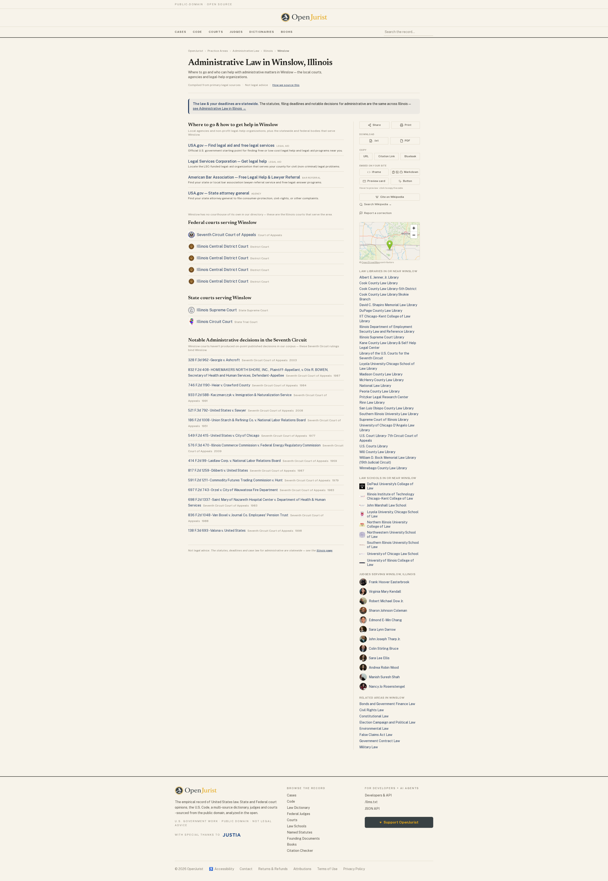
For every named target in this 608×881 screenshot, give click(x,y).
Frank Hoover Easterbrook (389, 582)
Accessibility (221, 869)
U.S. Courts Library (373, 446)
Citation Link (386, 156)
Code (197, 31)
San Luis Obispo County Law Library (386, 408)
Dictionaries (261, 31)
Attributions (302, 869)
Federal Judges (298, 814)
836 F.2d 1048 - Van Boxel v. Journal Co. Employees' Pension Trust (238, 515)
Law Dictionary (298, 808)
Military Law (368, 747)
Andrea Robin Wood (384, 667)
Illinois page (324, 550)
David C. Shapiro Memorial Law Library (388, 305)
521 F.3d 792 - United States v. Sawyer (217, 410)
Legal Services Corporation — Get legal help (227, 161)
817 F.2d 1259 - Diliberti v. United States (218, 470)
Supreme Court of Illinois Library (383, 420)
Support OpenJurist (399, 822)
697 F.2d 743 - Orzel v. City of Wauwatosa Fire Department (233, 490)
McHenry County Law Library (381, 380)
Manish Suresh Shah (384, 677)
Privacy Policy (354, 869)
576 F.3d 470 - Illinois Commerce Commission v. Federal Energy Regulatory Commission (254, 445)
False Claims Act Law (375, 735)
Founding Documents (303, 838)
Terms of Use (327, 869)
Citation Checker (300, 851)
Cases (180, 31)
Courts (216, 31)
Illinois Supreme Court (217, 310)
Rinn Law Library (372, 402)
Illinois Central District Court (222, 246)
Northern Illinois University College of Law (387, 524)
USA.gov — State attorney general (218, 193)
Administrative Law (246, 50)
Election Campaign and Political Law (387, 722)
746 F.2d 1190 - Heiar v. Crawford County (219, 385)
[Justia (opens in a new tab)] (232, 835)
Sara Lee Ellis (379, 658)
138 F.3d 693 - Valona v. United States (217, 530)
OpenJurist (195, 50)
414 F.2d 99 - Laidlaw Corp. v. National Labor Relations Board (234, 461)
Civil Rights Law (371, 710)
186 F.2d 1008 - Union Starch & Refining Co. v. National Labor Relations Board (247, 420)
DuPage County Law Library (380, 311)
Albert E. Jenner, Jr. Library (379, 277)
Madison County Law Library (380, 374)
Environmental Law (374, 728)
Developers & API (378, 795)
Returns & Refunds (273, 869)
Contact (246, 869)
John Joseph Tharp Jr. (384, 639)
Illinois (268, 50)
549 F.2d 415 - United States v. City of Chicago (223, 435)
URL (366, 156)
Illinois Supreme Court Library (381, 337)
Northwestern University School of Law (391, 534)
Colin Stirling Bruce (384, 648)
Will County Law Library (377, 452)
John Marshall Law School (386, 505)
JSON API (372, 808)
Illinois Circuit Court (215, 321)
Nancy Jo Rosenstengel (387, 686)
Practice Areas (218, 50)
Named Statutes (299, 832)
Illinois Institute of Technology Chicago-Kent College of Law (390, 496)
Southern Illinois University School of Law (393, 545)
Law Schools (296, 826)
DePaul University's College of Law (390, 486)
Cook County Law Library (378, 283)
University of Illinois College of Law (390, 563)
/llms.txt (371, 802)
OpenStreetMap (371, 262)
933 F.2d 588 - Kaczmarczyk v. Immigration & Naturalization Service (240, 395)
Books (287, 31)
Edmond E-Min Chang (385, 620)
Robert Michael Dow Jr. (386, 601)
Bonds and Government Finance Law (387, 704)
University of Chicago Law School (392, 554)
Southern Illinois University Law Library (388, 414)
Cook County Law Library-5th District (388, 289)
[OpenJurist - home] (304, 17)
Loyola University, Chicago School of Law (392, 514)
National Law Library (375, 386)
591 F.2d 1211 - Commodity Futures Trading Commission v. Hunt (235, 480)
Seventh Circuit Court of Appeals (226, 234)
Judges (236, 31)
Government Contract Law (379, 741)
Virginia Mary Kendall (385, 591)
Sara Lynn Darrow (382, 629)
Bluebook (410, 156)
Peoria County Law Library (379, 391)
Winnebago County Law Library (383, 468)
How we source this (285, 85)
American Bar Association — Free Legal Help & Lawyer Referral (244, 177)
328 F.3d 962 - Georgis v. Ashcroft (214, 360)
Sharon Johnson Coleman (388, 610)
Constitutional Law (374, 716)
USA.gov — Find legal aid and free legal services (231, 145)
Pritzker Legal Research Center (383, 397)
